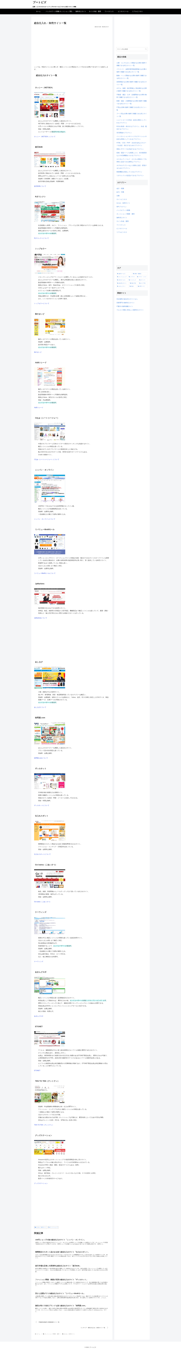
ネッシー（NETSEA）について (44, 136)
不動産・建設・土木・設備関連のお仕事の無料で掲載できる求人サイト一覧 (132, 96)
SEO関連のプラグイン (124, 133)
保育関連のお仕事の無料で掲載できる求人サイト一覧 (132, 83)
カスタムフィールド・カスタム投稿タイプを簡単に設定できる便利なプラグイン (132, 160)
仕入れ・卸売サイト (41, 1227)
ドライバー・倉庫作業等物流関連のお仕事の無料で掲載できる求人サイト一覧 (132, 70)
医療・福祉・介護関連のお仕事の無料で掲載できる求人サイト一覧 (132, 102)
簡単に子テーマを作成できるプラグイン (130, 149)
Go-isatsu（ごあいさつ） (42, 901)
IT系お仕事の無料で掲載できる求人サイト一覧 (131, 109)
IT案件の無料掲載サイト (125, 306)
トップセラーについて (41, 303)
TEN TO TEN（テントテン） (44, 1125)
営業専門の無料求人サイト (126, 302)
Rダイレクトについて (41, 238)
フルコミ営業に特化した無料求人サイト (130, 310)
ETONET (37, 1070)
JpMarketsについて (40, 618)
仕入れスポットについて (42, 854)
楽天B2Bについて (40, 186)
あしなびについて (40, 707)
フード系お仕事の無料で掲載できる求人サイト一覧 (132, 115)
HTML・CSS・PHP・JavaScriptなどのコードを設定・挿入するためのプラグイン (131, 144)
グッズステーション (41, 1183)
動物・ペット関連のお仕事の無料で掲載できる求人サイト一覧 (132, 77)
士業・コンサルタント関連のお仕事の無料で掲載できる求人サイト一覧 (132, 64)
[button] (146, 49)
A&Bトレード (38, 407)
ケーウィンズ (38, 961)
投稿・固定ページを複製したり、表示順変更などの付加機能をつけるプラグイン (132, 154)
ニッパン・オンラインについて (44, 519)
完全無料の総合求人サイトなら (127, 299)
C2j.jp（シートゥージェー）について (46, 459)
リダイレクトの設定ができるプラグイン (130, 175)
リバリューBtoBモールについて (45, 573)
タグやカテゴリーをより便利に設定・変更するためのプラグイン (132, 167)
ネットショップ (54, 1227)
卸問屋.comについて (41, 758)
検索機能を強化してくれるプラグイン (129, 172)
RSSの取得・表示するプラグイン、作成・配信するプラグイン (132, 128)
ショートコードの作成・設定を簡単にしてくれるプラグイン (132, 121)
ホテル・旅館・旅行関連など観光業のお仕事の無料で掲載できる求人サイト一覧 (132, 89)
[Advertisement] (72, 47)
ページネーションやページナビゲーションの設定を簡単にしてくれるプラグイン (132, 138)
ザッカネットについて (41, 805)
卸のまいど (38, 352)
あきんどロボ (38, 1016)
